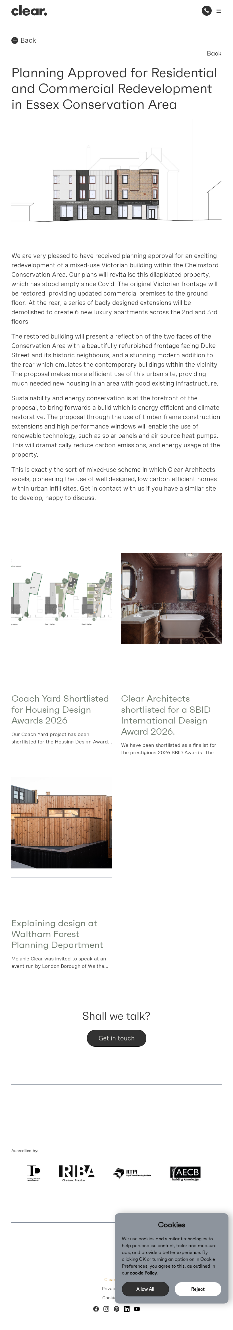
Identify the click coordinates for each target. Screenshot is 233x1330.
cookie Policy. (144, 1273)
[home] (29, 10)
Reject (198, 1289)
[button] (218, 11)
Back (214, 53)
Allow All (145, 1289)
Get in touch (117, 1038)
